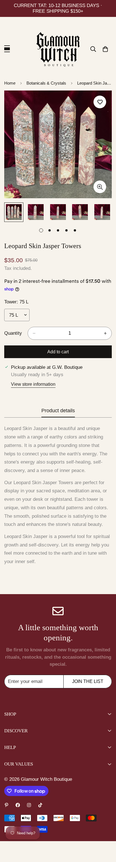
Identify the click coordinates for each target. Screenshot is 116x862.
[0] (105, 49)
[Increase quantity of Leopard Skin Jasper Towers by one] (105, 333)
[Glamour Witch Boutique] (58, 49)
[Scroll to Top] (105, 832)
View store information (33, 384)
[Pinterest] (6, 805)
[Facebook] (17, 805)
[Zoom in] (99, 186)
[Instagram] (29, 805)
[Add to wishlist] (99, 102)
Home (9, 83)
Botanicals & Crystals (46, 83)
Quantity (13, 333)
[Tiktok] (40, 805)
